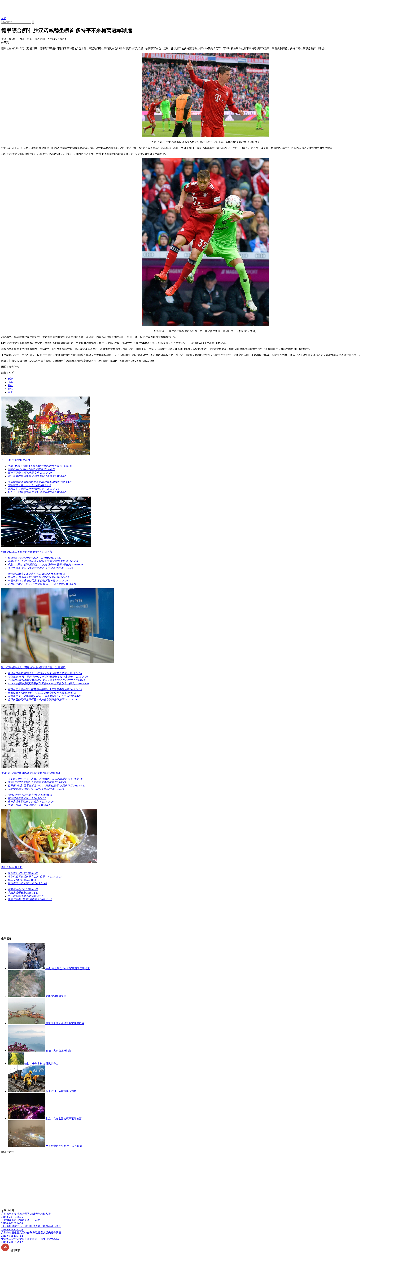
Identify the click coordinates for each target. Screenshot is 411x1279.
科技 (10, 385)
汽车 (10, 382)
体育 (3, 18)
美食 (10, 392)
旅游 (10, 378)
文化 (10, 388)
